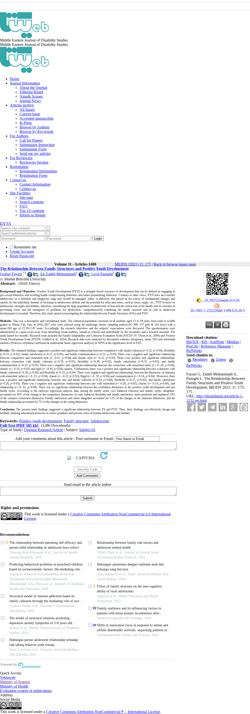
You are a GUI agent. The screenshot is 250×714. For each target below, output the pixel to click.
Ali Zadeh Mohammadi (58, 274)
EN (2, 223)
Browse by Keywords (36, 131)
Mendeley (200, 359)
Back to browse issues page (175, 264)
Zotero (221, 359)
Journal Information (25, 83)
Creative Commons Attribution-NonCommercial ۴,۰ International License (103, 712)
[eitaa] (244, 407)
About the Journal (33, 87)
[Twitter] (202, 407)
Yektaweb (7, 677)
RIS (204, 342)
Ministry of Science (15, 682)
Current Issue (30, 114)
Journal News (30, 101)
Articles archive (22, 105)
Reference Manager (216, 346)
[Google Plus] (233, 407)
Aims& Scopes (31, 96)
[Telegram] (212, 407)
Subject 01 (87, 430)
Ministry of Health (14, 686)
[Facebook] (191, 407)
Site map (26, 197)
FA (8, 223)
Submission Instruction (37, 145)
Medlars (233, 342)
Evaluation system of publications (26, 691)
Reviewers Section (34, 162)
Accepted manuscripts (36, 118)
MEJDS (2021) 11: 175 (133, 264)
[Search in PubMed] (35, 276)
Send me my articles (35, 153)
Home (14, 79)
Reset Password (22, 256)
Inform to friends (32, 215)
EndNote (217, 342)
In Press (26, 123)
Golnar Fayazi (11, 274)
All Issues (27, 109)
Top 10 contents (32, 211)
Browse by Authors (35, 127)
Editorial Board (31, 92)
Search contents (32, 202)
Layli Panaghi (102, 274)
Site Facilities (20, 193)
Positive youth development (40, 421)
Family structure (76, 421)
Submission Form (33, 149)
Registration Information (38, 171)
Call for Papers (31, 140)
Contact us (18, 180)
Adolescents (99, 421)
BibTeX (192, 342)
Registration (19, 167)
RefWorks (194, 351)
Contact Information (35, 184)
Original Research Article (43, 430)
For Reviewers (21, 158)
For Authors (19, 136)
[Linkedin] (223, 407)
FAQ (23, 206)
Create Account (22, 251)
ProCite (192, 346)
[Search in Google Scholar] (29, 276)
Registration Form (33, 175)
